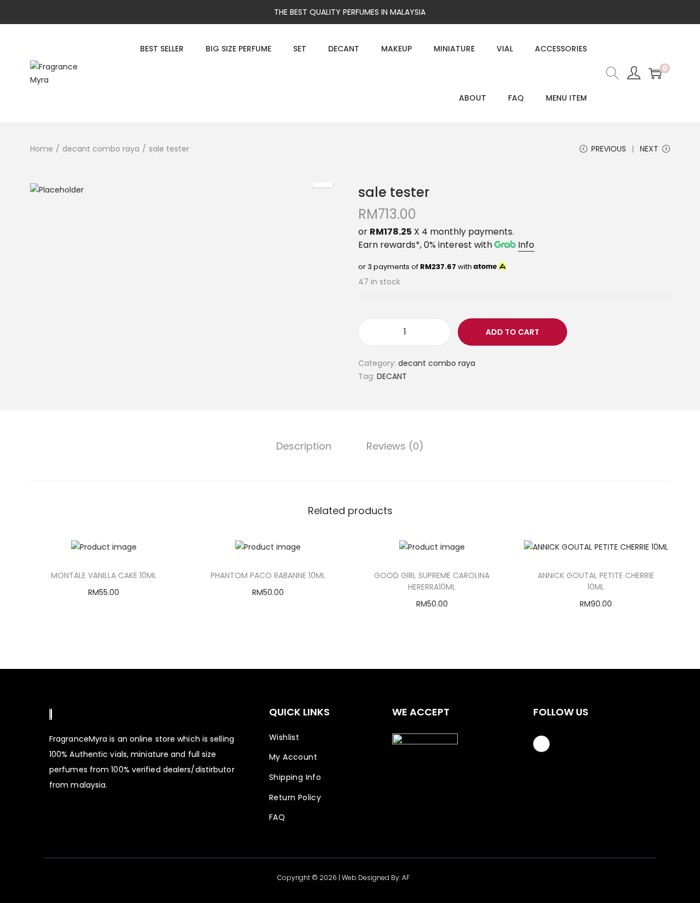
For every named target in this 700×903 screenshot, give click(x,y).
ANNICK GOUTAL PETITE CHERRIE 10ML (596, 581)
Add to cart (512, 332)
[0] (655, 73)
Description (303, 446)
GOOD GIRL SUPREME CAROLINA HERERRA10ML (431, 581)
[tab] (303, 446)
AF (406, 877)
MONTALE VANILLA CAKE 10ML (103, 575)
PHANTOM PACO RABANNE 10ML (268, 575)
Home (41, 148)
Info (526, 244)
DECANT (392, 376)
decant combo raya (100, 148)
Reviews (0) (395, 446)
